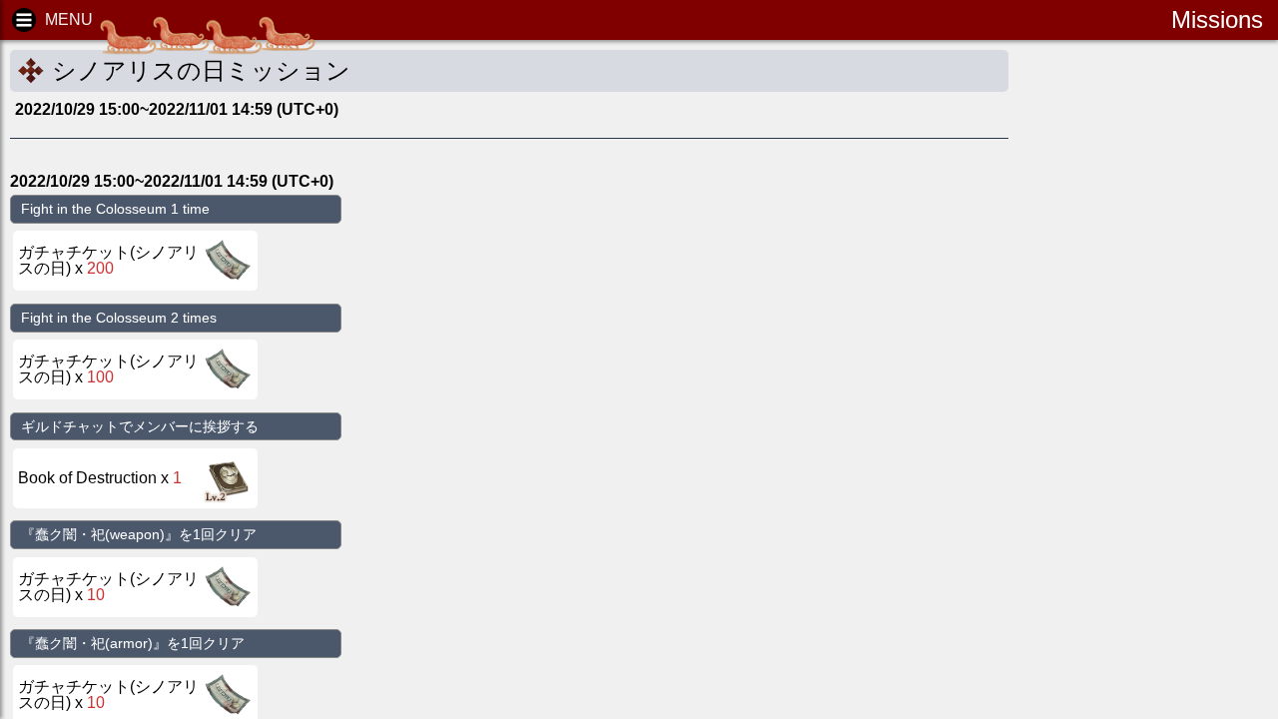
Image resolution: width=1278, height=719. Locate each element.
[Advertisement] (1178, 359)
